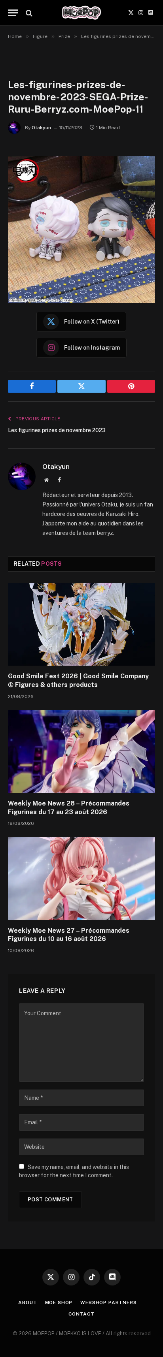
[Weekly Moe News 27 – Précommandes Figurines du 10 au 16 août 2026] (81, 878)
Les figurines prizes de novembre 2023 (57, 430)
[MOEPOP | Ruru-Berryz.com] (81, 13)
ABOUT (27, 1302)
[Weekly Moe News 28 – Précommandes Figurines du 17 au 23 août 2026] (81, 751)
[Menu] (13, 13)
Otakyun (41, 127)
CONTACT (81, 1314)
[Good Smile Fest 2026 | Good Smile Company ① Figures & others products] (81, 624)
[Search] (28, 13)
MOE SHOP (59, 1302)
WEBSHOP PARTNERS (108, 1302)
